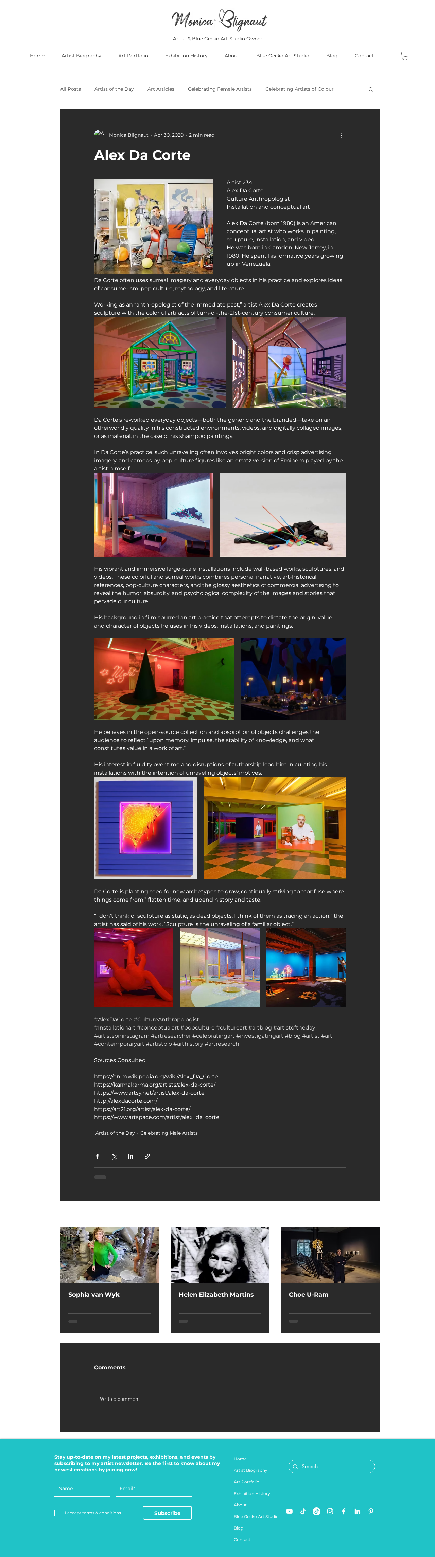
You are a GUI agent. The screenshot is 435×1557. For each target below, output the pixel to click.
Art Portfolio (246, 1487)
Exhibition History (252, 1498)
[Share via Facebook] (97, 1156)
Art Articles (160, 89)
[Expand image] (160, 362)
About (240, 1510)
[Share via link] (147, 1156)
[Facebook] (344, 1517)
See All (372, 1215)
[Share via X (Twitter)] (114, 1156)
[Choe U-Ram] (330, 1255)
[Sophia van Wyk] (109, 1255)
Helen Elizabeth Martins (216, 1294)
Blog (238, 1533)
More (271, 89)
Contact (242, 1544)
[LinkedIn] (357, 1517)
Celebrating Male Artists (169, 1133)
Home (240, 1464)
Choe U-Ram (309, 1294)
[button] (405, 56)
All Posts (70, 89)
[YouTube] (289, 1517)
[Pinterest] (371, 1517)
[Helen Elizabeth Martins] (220, 1255)
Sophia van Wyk (94, 1294)
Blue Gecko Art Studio (256, 1521)
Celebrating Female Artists (220, 89)
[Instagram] (330, 1517)
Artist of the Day (114, 89)
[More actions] (341, 135)
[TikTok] (303, 1517)
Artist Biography (250, 1475)
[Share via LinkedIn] (130, 1156)
